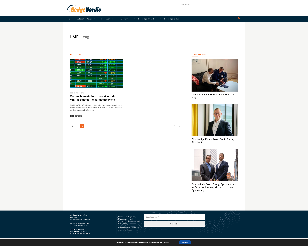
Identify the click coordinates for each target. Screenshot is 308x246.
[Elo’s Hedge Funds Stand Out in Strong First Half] (215, 120)
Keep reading (76, 116)
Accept (185, 242)
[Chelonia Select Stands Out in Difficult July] (215, 75)
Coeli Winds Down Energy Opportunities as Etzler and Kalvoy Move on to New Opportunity (214, 187)
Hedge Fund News (77, 93)
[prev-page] (72, 126)
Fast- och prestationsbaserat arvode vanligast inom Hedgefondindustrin (92, 98)
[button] (239, 18)
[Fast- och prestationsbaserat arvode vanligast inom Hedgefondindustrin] (96, 73)
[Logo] (75, 9)
